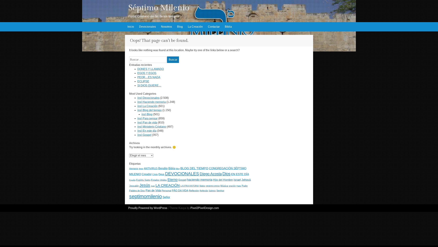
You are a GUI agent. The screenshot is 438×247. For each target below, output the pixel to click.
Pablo (238, 186)
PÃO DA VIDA (180, 190)
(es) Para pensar (147, 118)
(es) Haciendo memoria (151, 102)
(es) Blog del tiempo (149, 110)
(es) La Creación (147, 106)
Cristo (155, 174)
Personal (166, 190)
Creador (147, 174)
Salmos (212, 191)
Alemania (133, 168)
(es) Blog (146, 114)
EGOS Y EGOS (146, 73)
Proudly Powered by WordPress (147, 208)
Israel (237, 179)
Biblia (228, 26)
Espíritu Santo (143, 180)
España (132, 180)
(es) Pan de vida (147, 122)
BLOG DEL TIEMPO (194, 168)
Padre (245, 186)
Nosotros (166, 26)
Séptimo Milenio (158, 8)
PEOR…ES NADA (148, 77)
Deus (161, 174)
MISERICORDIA (213, 186)
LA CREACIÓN (168, 185)
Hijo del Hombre (223, 179)
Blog (180, 26)
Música (224, 186)
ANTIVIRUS (151, 168)
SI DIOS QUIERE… (149, 85)
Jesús (144, 185)
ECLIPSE (143, 81)
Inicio (130, 26)
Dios (226, 174)
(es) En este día (146, 130)
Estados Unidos (159, 180)
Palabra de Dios (137, 190)
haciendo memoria (199, 179)
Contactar (214, 26)
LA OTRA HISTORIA (189, 186)
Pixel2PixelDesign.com (204, 208)
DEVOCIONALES (182, 173)
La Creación (195, 26)
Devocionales (147, 26)
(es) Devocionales (148, 97)
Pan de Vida (153, 190)
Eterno (173, 179)
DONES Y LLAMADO (150, 69)
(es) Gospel (144, 134)
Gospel (182, 179)
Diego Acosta (211, 174)
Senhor (220, 190)
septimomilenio (145, 196)
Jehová (246, 179)
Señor (166, 197)
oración (232, 186)
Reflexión (194, 190)
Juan (153, 186)
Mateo (202, 186)
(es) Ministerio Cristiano (151, 126)
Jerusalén (134, 186)
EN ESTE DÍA (240, 174)
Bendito (163, 168)
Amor (141, 169)
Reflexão (204, 191)
